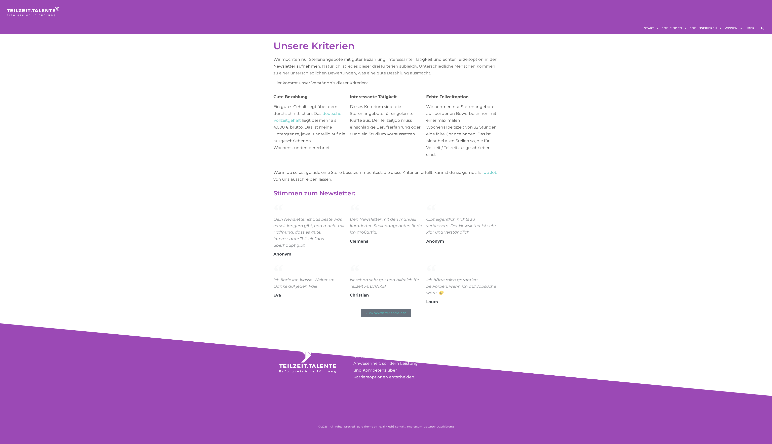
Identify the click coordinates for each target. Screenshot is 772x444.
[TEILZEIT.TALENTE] (386, 11)
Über (750, 28)
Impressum (414, 426)
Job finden (672, 28)
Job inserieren (703, 28)
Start (649, 28)
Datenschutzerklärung (439, 426)
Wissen (731, 28)
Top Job (490, 172)
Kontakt (400, 426)
